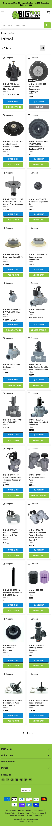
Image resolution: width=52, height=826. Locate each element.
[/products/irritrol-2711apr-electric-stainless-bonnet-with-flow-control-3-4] (13, 517)
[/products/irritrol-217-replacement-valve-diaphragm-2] (38, 241)
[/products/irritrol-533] (38, 577)
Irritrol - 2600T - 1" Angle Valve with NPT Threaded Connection (12, 477)
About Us (38, 816)
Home (3, 33)
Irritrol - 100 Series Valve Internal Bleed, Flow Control (11, 86)
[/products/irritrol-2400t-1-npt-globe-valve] (13, 406)
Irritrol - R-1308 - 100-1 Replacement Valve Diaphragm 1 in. (12, 702)
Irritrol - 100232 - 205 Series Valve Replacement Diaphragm (37, 88)
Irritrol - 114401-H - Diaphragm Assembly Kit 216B (13, 256)
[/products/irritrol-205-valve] (13, 351)
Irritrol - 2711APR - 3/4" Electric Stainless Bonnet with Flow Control (12, 533)
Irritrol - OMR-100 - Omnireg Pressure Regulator (36, 647)
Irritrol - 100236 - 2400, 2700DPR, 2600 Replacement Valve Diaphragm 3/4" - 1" (38, 145)
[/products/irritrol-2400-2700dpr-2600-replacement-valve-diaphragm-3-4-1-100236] (38, 128)
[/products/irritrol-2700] (38, 461)
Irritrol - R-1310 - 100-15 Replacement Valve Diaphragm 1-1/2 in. (38, 702)
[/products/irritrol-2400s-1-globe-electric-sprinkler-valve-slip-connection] (38, 351)
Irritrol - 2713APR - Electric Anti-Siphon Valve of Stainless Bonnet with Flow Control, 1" (37, 535)
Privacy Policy (10, 813)
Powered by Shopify (26, 822)
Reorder (29, 816)
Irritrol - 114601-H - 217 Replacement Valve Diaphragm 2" (38, 256)
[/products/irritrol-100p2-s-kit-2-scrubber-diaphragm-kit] (38, 186)
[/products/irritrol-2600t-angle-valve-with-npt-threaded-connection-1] (13, 461)
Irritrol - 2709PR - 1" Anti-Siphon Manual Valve (37, 477)
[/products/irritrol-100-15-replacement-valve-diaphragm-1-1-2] (38, 687)
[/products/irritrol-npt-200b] (13, 296)
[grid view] (42, 48)
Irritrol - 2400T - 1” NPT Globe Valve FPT (13, 421)
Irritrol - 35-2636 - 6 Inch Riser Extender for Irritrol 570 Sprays (12, 592)
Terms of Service (38, 813)
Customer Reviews (17, 816)
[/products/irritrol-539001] (13, 632)
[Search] (47, 25)
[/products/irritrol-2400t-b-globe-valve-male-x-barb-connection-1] (38, 406)
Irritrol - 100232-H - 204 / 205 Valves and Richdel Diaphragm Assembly (13, 145)
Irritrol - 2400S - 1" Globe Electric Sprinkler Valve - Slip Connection (38, 367)
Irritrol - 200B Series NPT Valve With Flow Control (11, 311)
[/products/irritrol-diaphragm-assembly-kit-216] (13, 241)
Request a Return (24, 810)
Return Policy (38, 810)
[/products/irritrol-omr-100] (38, 632)
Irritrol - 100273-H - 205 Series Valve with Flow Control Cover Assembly (13, 201)
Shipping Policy (23, 813)
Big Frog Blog (11, 810)
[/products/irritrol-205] (38, 296)
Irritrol (5, 91)
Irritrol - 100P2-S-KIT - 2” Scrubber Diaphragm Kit (38, 201)
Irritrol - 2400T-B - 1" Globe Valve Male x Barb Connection (38, 422)
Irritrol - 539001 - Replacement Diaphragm (10, 647)
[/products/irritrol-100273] (13, 186)
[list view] (48, 48)
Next (29, 733)
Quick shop (13, 101)
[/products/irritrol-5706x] (13, 577)
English (24, 790)
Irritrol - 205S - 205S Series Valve (11, 365)
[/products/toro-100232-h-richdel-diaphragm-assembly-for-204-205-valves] (13, 128)
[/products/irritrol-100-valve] (13, 71)
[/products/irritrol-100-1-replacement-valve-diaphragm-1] (13, 687)
